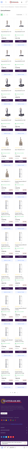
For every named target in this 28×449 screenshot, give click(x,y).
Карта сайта (16, 417)
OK (25, 443)
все (14, 392)
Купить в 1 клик (7, 44)
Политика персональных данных (7, 417)
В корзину (7, 41)
